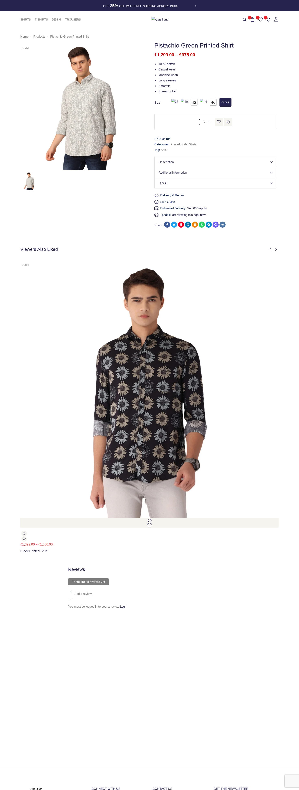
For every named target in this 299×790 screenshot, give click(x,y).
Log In (124, 606)
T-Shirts (41, 19)
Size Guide (167, 201)
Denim (56, 19)
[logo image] (160, 19)
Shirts (25, 19)
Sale (184, 144)
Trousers (73, 19)
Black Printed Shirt (33, 551)
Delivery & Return (172, 195)
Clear (225, 102)
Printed (175, 144)
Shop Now (187, 6)
